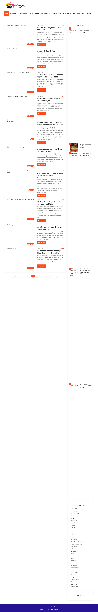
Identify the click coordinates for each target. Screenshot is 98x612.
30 (44, 276)
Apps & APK (74, 508)
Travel (72, 577)
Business (73, 515)
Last (57, 276)
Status (31, 13)
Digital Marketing (45, 13)
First (13, 276)
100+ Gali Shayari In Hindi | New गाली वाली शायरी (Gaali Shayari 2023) (85, 31)
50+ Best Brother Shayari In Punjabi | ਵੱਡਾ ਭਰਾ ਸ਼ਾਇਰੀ (85, 385)
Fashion (73, 527)
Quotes (37, 13)
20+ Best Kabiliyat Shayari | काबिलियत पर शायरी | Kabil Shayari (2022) (50, 76)
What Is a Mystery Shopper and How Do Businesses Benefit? (50, 174)
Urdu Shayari (74, 584)
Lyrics (72, 548)
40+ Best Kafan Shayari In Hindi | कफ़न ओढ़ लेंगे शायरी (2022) (49, 203)
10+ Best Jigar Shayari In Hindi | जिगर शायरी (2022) (50, 28)
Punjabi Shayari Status (76, 556)
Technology (74, 574)
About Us (56, 609)
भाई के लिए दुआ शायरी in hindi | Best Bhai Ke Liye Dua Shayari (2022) (50, 228)
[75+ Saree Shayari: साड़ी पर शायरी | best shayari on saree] (74, 147)
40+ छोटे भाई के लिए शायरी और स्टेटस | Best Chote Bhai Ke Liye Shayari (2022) (50, 252)
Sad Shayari (74, 563)
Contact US (42, 609)
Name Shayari (74, 551)
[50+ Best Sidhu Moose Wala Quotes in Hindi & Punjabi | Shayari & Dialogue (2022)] (74, 325)
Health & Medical (56, 13)
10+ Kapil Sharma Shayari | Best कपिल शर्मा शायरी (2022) (48, 99)
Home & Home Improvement (78, 541)
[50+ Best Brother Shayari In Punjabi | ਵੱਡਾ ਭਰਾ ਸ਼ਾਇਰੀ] (74, 440)
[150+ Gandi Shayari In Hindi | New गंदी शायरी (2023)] (74, 210)
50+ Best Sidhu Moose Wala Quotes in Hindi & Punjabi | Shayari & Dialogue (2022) (85, 271)
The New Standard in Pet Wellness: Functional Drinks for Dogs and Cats (50, 123)
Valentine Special (75, 586)
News (72, 553)
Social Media (74, 565)
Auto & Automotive (75, 513)
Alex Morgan (40, 25)
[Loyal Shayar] (15, 5)
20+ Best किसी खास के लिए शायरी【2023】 (47, 52)
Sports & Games (81, 13)
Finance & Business (75, 530)
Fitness (72, 532)
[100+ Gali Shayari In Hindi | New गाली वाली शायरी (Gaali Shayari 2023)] (74, 85)
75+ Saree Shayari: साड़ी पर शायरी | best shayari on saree (85, 145)
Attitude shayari (75, 511)
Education (73, 525)
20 (37, 276)
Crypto (89, 13)
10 (21, 276)
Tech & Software (75, 572)
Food (72, 534)
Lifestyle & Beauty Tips (69, 13)
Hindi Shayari (13, 13)
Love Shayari (23, 13)
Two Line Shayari (75, 579)
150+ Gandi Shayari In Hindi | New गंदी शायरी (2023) (85, 155)
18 (29, 276)
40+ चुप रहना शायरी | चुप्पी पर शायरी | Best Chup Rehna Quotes (49, 150)
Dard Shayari (74, 520)
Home (6, 13)
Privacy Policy (49, 609)
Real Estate (73, 560)
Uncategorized (74, 581)
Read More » (41, 44)
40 (48, 276)
